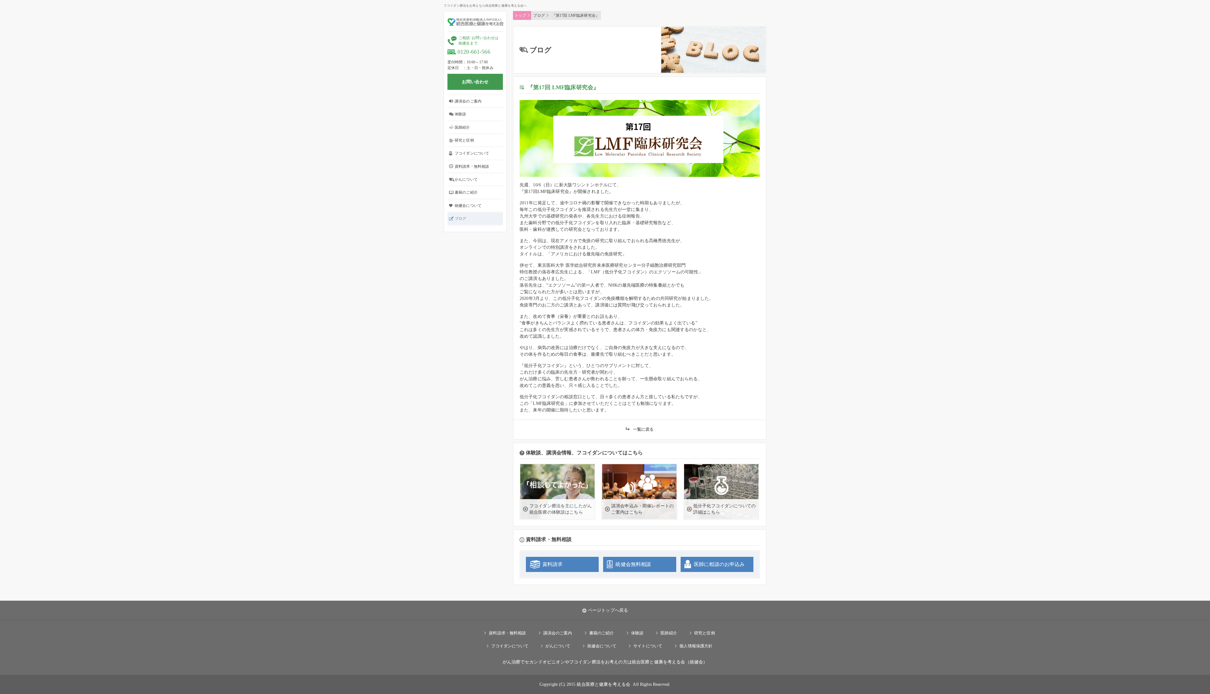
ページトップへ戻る (608, 610)
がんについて (466, 179)
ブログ (460, 218)
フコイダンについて (472, 153)
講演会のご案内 (468, 101)
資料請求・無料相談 (472, 166)
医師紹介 (462, 127)
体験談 (460, 114)
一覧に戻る (643, 429)
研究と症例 (464, 140)
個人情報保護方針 (695, 646)
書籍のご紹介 (466, 192)
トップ (520, 15)
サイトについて (647, 646)
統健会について (468, 205)
